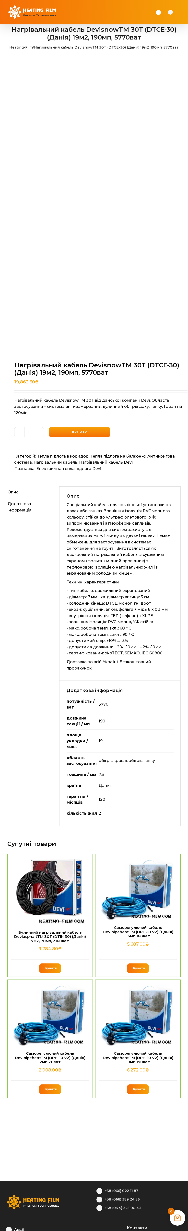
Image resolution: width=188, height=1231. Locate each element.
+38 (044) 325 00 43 (123, 1208)
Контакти (137, 1228)
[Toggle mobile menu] (184, 12)
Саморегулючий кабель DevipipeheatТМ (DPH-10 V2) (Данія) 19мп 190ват (138, 1057)
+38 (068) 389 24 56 (122, 1199)
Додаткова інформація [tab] (20, 506)
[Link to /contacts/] (121, 1227)
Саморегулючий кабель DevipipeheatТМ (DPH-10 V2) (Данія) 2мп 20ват (50, 1057)
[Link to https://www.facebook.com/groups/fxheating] (98, 1227)
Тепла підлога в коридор (63, 456)
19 (101, 741)
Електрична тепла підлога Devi (68, 468)
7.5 (101, 774)
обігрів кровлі (113, 760)
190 (102, 721)
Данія (105, 785)
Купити (79, 432)
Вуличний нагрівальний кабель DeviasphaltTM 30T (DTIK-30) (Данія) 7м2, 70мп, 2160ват (50, 936)
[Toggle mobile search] (177, 12)
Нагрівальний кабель (55, 462)
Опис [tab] (13, 492)
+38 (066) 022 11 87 (121, 1191)
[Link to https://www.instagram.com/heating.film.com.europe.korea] (106, 1227)
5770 (103, 704)
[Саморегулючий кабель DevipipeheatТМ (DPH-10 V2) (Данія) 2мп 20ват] (50, 1013)
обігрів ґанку (142, 760)
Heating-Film (21, 47)
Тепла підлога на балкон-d (118, 456)
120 (102, 799)
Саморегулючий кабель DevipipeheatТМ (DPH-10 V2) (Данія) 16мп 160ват (138, 931)
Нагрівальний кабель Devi (106, 462)
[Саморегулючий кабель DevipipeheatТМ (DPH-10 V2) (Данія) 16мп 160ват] (137, 887)
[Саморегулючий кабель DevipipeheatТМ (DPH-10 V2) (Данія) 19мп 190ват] (137, 1013)
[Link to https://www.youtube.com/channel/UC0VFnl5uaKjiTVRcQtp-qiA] (114, 1227)
